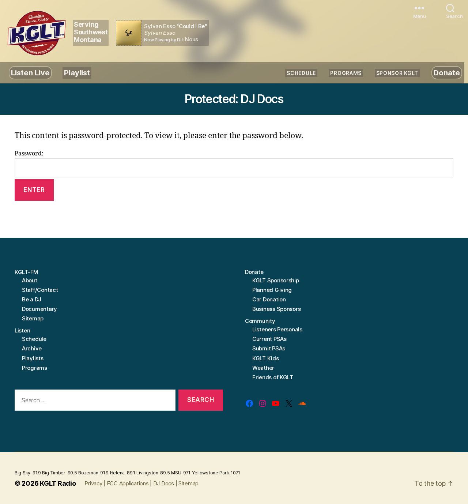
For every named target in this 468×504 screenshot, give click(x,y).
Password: (29, 153)
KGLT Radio (58, 483)
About (29, 280)
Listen (22, 330)
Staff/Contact (40, 289)
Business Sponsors (276, 308)
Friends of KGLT (272, 377)
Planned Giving (272, 289)
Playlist (77, 72)
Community (260, 320)
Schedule (301, 73)
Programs (346, 73)
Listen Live (30, 72)
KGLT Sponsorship (275, 280)
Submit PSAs (268, 348)
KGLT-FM (26, 271)
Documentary (39, 308)
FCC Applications (128, 483)
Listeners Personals (277, 329)
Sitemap (33, 318)
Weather (263, 367)
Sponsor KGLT (397, 73)
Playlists (33, 358)
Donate (447, 72)
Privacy (93, 483)
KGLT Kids (265, 358)
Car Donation (269, 299)
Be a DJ (31, 299)
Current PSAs (269, 338)
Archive (32, 348)
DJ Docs (163, 483)
